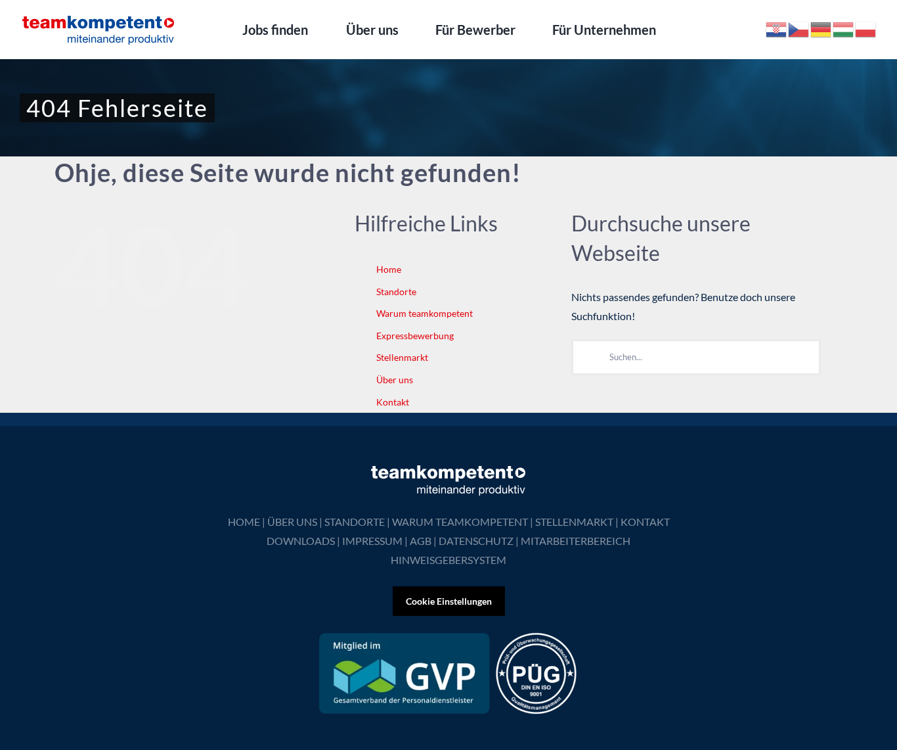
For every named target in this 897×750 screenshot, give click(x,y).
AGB (420, 540)
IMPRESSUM (372, 540)
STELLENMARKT (574, 521)
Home (388, 269)
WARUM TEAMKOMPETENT (460, 521)
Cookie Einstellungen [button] (449, 601)
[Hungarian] (844, 28)
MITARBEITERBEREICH (575, 540)
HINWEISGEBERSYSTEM (448, 559)
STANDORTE (354, 521)
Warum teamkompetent (424, 313)
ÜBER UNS (292, 521)
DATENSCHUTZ (476, 540)
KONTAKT (645, 521)
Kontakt (392, 402)
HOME (244, 521)
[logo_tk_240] (98, 18)
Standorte (396, 291)
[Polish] (866, 28)
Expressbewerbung (415, 335)
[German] (821, 28)
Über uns (394, 379)
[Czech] (799, 28)
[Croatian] (777, 28)
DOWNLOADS (301, 540)
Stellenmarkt (402, 357)
